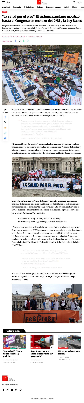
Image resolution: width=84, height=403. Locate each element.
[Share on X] (19, 41)
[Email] (5, 127)
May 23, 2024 (56, 138)
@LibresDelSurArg (58, 129)
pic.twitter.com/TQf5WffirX (32, 134)
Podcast (6, 348)
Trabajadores (35, 348)
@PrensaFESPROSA (49, 131)
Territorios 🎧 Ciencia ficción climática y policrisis (12, 354)
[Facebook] (3, 390)
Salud (5, 12)
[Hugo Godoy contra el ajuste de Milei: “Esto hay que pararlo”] (42, 342)
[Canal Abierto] (42, 2)
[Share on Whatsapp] (23, 41)
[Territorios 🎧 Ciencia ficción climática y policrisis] (14, 342)
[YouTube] (12, 390)
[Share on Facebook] (15, 41)
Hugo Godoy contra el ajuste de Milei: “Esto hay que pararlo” (41, 354)
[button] (4, 2)
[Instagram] (16, 390)
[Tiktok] (20, 390)
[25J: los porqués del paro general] (69, 342)
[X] (7, 390)
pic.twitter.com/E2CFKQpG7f (32, 264)
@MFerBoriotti (33, 253)
